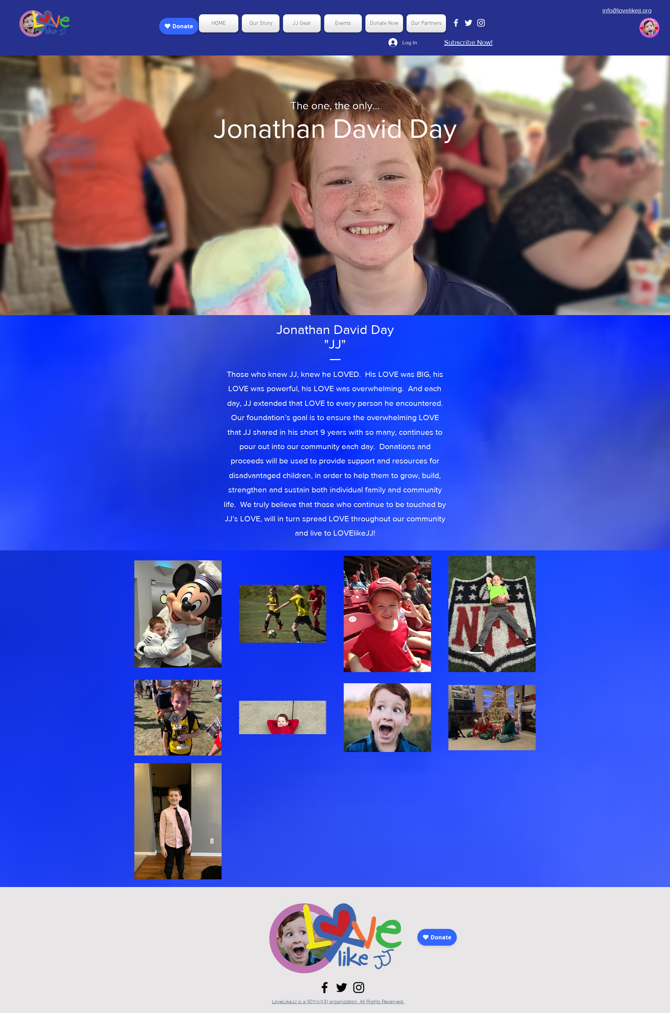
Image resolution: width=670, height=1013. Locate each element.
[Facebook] (324, 987)
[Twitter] (341, 987)
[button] (260, 23)
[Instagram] (358, 987)
